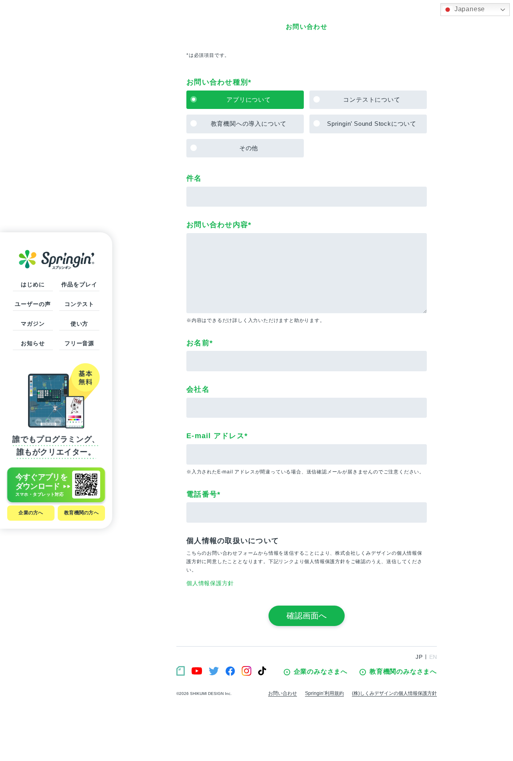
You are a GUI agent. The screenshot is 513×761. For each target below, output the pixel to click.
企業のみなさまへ (320, 671)
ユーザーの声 (32, 304)
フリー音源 (79, 343)
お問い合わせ (282, 693)
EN (433, 657)
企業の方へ (30, 512)
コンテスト (79, 304)
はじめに (32, 284)
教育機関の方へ (81, 512)
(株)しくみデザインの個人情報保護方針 (394, 693)
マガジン (32, 323)
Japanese (468, 9)
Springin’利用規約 (324, 693)
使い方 (80, 323)
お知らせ (32, 343)
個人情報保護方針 (210, 583)
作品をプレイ (79, 284)
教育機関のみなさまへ (403, 671)
